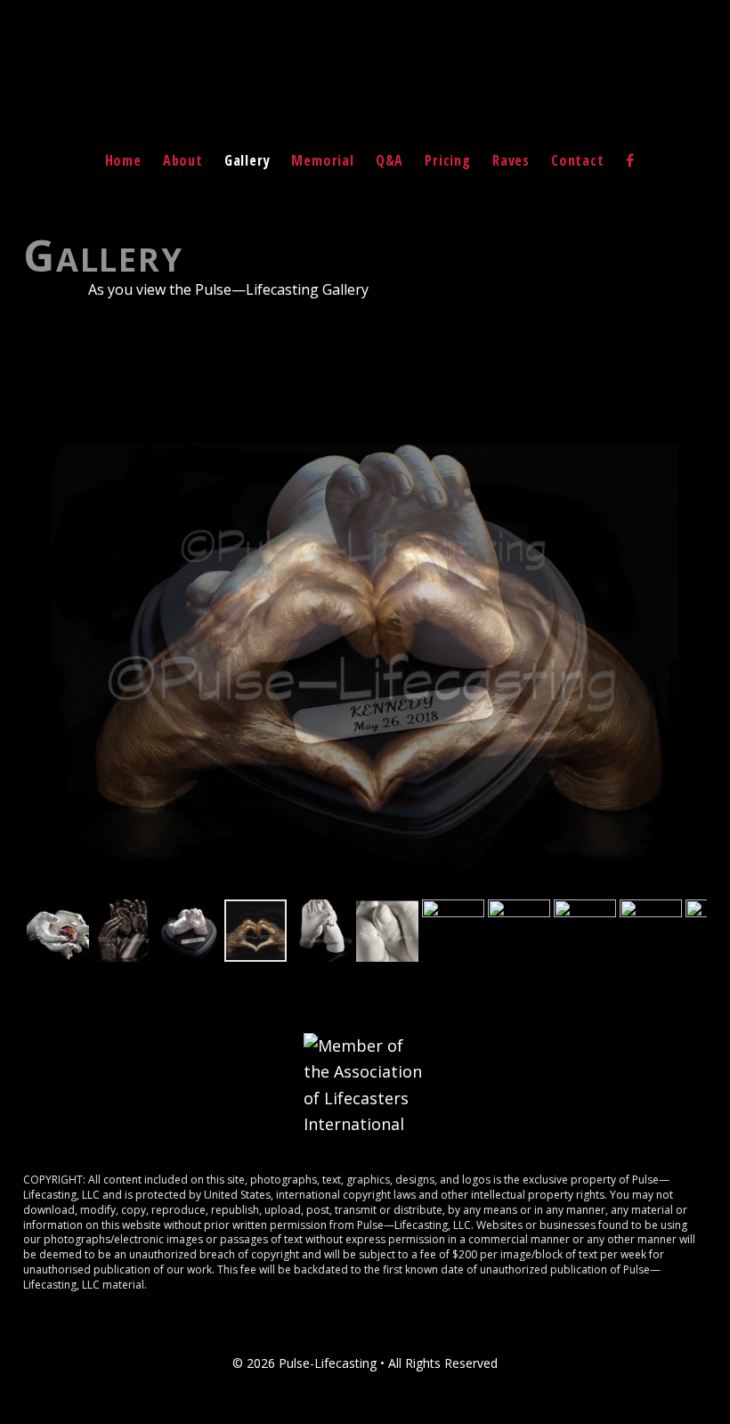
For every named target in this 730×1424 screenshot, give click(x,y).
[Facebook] (630, 160)
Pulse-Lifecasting (365, 92)
